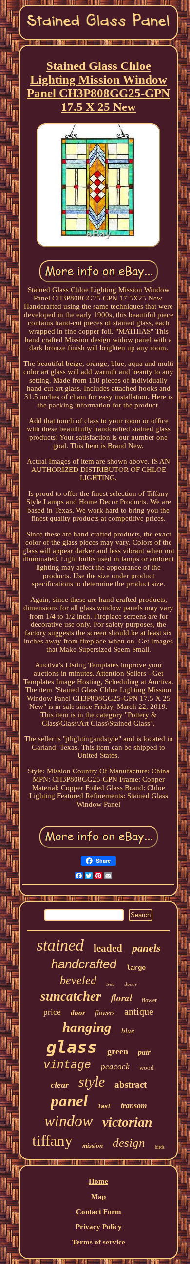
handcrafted (83, 964)
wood (146, 1067)
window (68, 1121)
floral (121, 997)
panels (146, 948)
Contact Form (98, 1212)
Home (98, 1181)
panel (69, 1101)
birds (160, 1147)
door (78, 1013)
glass (71, 1047)
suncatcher (70, 996)
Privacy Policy (99, 1227)
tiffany (52, 1140)
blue (127, 1031)
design (129, 1142)
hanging (87, 1027)
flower (149, 1000)
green (117, 1051)
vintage (67, 1065)
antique (138, 1011)
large (136, 968)
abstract (130, 1084)
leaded (108, 948)
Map (98, 1196)
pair (144, 1052)
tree (110, 984)
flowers (104, 1013)
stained (60, 945)
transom (134, 1105)
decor (130, 984)
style (91, 1081)
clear (60, 1085)
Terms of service (98, 1242)
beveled (78, 980)
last (104, 1106)
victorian (127, 1122)
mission (92, 1145)
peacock (115, 1066)
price (52, 1012)
